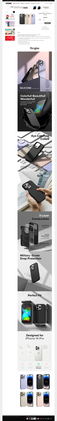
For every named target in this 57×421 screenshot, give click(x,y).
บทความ (48, 0)
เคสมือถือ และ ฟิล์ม (17, 3)
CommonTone (45, 29)
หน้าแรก (37, 0)
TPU (48, 29)
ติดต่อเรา (51, 0)
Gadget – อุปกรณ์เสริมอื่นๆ (26, 3)
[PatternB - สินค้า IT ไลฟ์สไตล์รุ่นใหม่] (8, 3)
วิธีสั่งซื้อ (40, 0)
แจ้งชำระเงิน (44, 0)
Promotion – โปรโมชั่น (35, 3)
